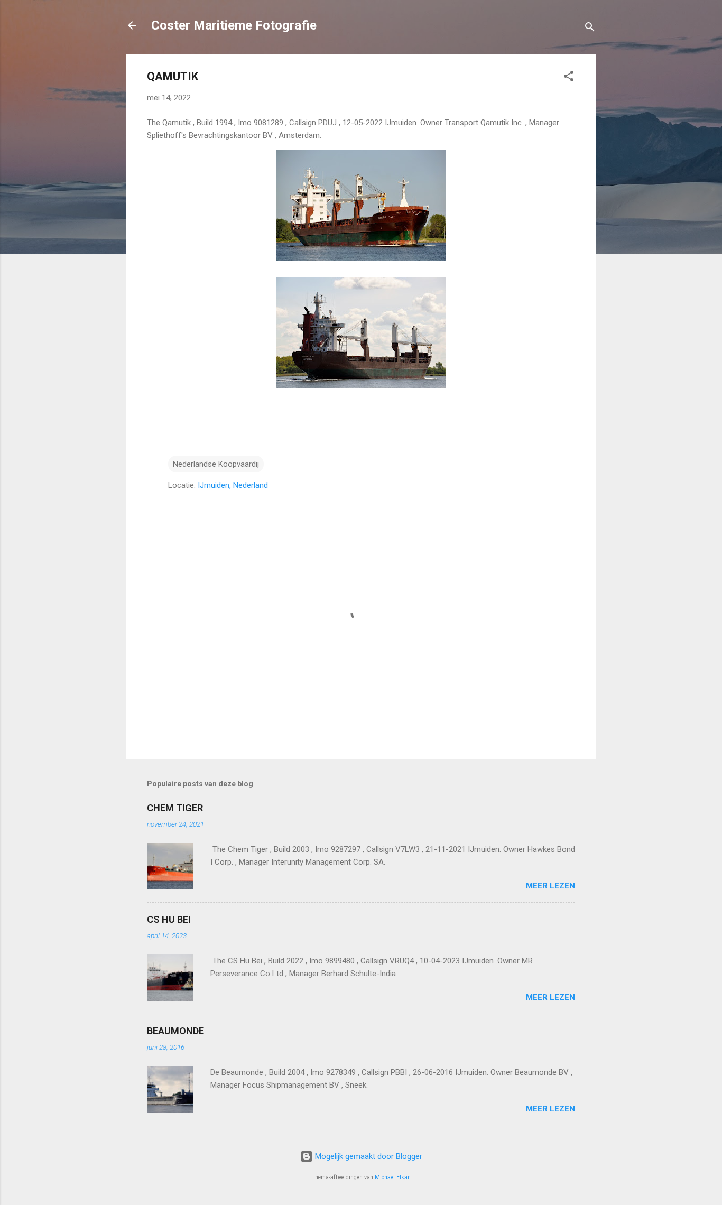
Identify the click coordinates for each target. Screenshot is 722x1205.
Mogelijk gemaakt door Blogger (367, 1156)
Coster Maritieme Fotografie (234, 25)
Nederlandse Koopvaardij (216, 464)
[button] (568, 78)
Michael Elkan (393, 1177)
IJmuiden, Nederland (233, 485)
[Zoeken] (590, 29)
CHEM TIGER (175, 807)
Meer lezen (550, 886)
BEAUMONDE (175, 1030)
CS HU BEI (169, 919)
